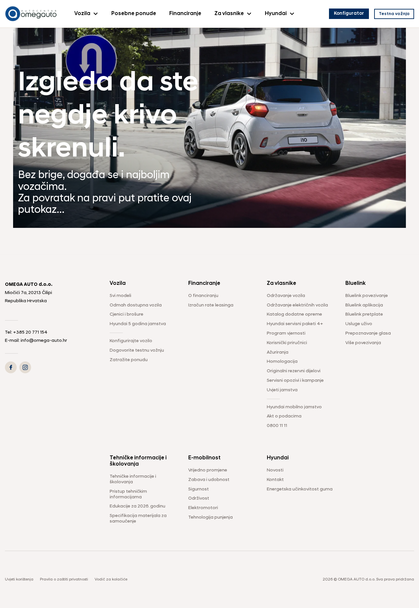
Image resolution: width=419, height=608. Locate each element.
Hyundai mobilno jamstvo (294, 407)
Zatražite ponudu (129, 360)
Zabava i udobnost (208, 479)
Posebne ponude (133, 13)
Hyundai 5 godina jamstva (138, 324)
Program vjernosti (286, 333)
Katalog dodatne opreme (294, 314)
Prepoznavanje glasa (368, 333)
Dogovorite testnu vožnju (137, 350)
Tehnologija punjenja (210, 517)
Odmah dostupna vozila (136, 305)
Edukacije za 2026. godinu (137, 506)
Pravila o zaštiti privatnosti (64, 579)
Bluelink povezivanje (366, 295)
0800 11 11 (277, 425)
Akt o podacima (284, 416)
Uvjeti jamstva (282, 390)
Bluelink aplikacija (364, 305)
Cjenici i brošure (126, 314)
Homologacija (282, 361)
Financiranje (185, 13)
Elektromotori (203, 508)
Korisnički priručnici (287, 343)
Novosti (275, 470)
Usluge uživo (358, 324)
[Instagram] (25, 367)
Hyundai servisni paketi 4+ (295, 324)
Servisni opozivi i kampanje (295, 380)
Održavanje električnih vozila (297, 305)
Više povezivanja (363, 343)
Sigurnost (198, 489)
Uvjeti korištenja (19, 579)
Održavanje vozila (286, 295)
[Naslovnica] (31, 14)
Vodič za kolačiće (111, 579)
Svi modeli (120, 295)
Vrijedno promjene (207, 470)
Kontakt (275, 479)
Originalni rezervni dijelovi (293, 371)
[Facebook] (11, 367)
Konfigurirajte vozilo (131, 341)
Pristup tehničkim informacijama (128, 494)
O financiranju (203, 295)
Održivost (198, 498)
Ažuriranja (277, 352)
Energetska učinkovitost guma (300, 489)
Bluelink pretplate (364, 314)
